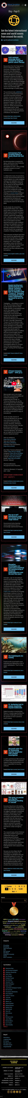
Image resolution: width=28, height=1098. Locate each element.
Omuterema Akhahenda (12, 991)
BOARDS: (16, 1076)
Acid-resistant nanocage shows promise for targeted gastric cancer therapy (16, 60)
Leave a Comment (13, 118)
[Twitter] (11, 1092)
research (11, 933)
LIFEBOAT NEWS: (18, 1068)
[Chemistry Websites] (14, 909)
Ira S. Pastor (9, 1023)
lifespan (24, 929)
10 (19, 886)
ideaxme (16, 927)
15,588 (21, 889)
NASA (9, 931)
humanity (12, 927)
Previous (9, 886)
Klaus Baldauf (9, 993)
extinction (10, 925)
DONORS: (9, 1076)
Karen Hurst (8, 986)
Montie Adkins (9, 1021)
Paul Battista (9, 481)
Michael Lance (9, 1017)
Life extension (18, 929)
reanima (18, 931)
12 (24, 886)
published (18, 92)
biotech (16, 921)
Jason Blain (9, 1019)
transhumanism (14, 935)
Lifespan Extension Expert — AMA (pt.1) (15, 372)
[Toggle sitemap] (23, 5)
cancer (16, 923)
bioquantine (5, 921)
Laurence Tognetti (10, 254)
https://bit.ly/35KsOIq (10, 439)
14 (9, 889)
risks (13, 933)
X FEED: (5, 1074)
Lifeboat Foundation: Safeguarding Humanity (10, 5)
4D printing (6, 947)
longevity (5, 931)
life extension (6, 483)
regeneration (6, 933)
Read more (14, 123)
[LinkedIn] (14, 1092)
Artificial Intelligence (22, 919)
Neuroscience (11, 931)
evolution (17, 254)
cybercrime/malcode (18, 530)
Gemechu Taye (9, 982)
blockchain (8, 923)
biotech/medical (17, 116)
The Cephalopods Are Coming (15, 657)
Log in (4, 40)
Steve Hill (8, 1011)
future (14, 925)
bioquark (11, 921)
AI (7, 919)
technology (8, 935)
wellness (21, 935)
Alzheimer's (10, 919)
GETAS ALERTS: (17, 1071)
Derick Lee (8, 999)
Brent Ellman (9, 1013)
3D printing (6, 945)
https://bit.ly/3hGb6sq (10, 442)
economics (16, 722)
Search (25, 900)
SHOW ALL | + (5, 1027)
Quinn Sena (8, 974)
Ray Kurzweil (6, 951)
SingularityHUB (7, 1046)
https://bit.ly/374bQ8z (14, 451)
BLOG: (16, 1074)
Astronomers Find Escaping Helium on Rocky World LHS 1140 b (16, 155)
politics (15, 931)
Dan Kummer (9, 989)
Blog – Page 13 (14, 12)
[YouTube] (17, 1092)
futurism (17, 925)
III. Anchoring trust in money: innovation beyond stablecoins (15, 706)
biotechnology (22, 921)
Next (13, 891)
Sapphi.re (24, 1089)
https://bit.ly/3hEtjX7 (15, 456)
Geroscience (6, 1037)
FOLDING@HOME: (5, 1081)
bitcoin (4, 923)
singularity (16, 933)
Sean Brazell (9, 1009)
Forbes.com (7, 591)
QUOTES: (16, 1085)
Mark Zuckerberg (7, 957)
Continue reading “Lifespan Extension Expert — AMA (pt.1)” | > (13, 476)
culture (23, 923)
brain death (12, 923)
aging (5, 919)
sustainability (23, 933)
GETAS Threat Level (14, 1062)
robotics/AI (17, 353)
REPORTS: (17, 1078)
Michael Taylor (10, 116)
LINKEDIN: (5, 1071)
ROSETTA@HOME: (4, 1083)
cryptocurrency (19, 923)
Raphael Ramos (10, 1005)
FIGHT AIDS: (6, 1078)
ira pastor (10, 929)
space (20, 254)
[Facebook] (8, 1092)
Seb (6, 1015)
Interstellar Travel (5, 929)
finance (20, 722)
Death (25, 923)
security (15, 769)
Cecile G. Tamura (10, 353)
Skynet (5, 955)
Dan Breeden (9, 976)
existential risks (17, 671)
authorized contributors (13, 40)
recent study (14, 193)
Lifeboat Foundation (10, 1089)
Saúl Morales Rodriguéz (12, 970)
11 (21, 886)
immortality (21, 927)
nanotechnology (7, 118)
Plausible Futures (7, 1044)
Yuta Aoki (8, 997)
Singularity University (8, 954)
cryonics (21, 481)
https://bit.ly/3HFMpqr (16, 453)
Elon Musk (6, 952)
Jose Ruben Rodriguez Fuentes (13, 988)
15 (12, 889)
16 (15, 889)
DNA (4, 950)
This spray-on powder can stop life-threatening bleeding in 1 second (16, 800)
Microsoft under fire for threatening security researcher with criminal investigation (15, 752)
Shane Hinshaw (9, 1003)
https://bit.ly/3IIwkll (9, 446)
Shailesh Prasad (10, 978)
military (21, 869)
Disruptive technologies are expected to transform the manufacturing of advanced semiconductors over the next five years (16, 569)
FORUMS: (10, 1085)
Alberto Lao (8, 1001)
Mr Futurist (6, 1041)
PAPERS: (16, 1083)
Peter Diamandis (7, 948)
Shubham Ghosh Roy (11, 972)
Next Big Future (7, 1043)
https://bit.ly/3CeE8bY (14, 458)
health (23, 925)
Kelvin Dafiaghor (10, 984)
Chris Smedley (9, 1024)
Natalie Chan (9, 869)
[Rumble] (20, 1092)
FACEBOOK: (5, 1068)
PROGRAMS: (17, 1081)
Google (20, 925)
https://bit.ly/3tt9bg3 (16, 455)
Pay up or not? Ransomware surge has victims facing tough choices (15, 517)
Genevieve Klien (9, 968)
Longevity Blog (7, 1039)
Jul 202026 (5, 60)
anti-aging (15, 919)
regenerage (23, 931)
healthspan (8, 927)
